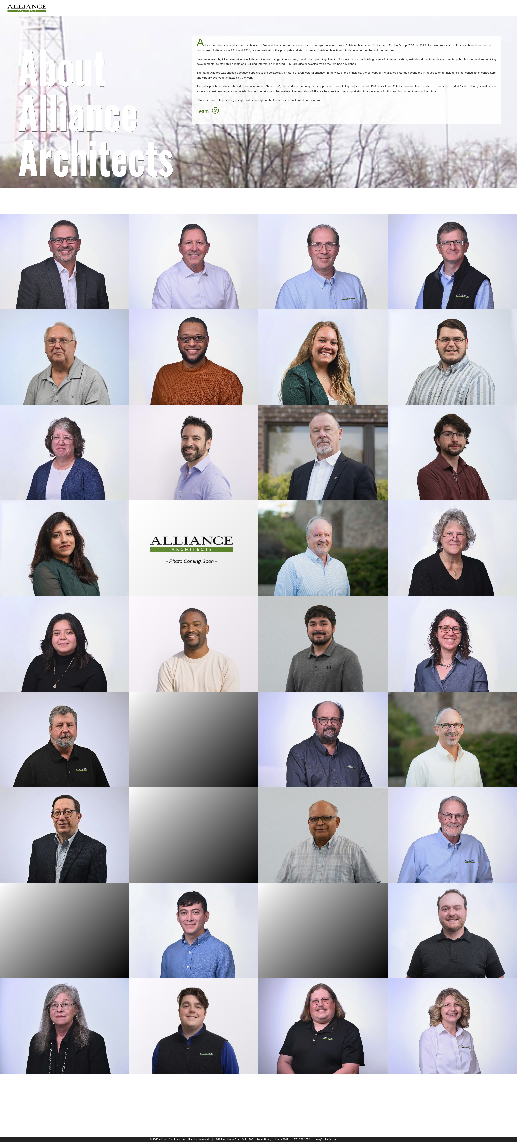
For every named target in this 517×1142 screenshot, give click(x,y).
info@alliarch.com (326, 1139)
